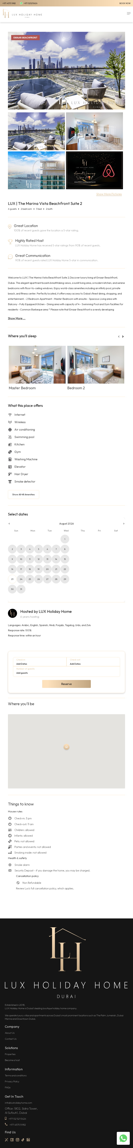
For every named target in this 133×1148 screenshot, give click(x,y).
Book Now (125, 3)
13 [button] (47, 559)
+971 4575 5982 (9, 3)
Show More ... (16, 318)
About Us (9, 1032)
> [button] (124, 523)
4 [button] (29, 549)
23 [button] (12, 579)
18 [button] (30, 569)
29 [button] (65, 579)
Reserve (66, 684)
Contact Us (10, 1038)
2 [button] (12, 549)
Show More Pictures (109, 194)
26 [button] (38, 579)
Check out (75, 659)
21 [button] (56, 569)
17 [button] (21, 569)
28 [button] (56, 579)
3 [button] (21, 549)
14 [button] (56, 559)
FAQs (7, 1087)
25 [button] (30, 579)
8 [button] (65, 549)
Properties (10, 1054)
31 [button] (21, 589)
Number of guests (25, 668)
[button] (129, 13)
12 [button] (39, 559)
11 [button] (29, 559)
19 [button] (39, 569)
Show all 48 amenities (23, 494)
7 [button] (56, 549)
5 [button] (38, 549)
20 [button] (47, 569)
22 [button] (65, 569)
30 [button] (12, 589)
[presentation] (119, 337)
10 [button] (21, 559)
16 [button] (12, 569)
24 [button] (21, 579)
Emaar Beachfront (25, 37)
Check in (20, 659)
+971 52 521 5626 (17, 1118)
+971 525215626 (30, 3)
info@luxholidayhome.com (18, 1102)
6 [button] (47, 549)
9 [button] (12, 559)
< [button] (9, 523)
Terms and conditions (15, 1075)
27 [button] (47, 579)
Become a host (12, 1060)
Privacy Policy (12, 1081)
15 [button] (65, 559)
